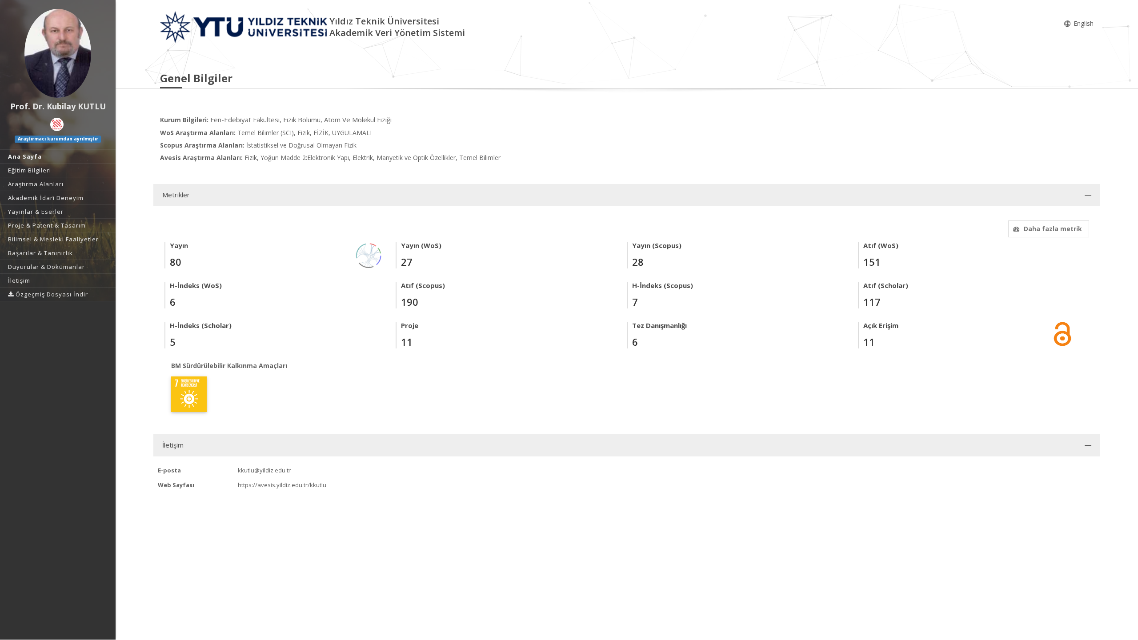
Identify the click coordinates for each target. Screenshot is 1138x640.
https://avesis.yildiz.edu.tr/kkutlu (282, 485)
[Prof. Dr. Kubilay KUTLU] (58, 53)
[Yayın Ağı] (369, 255)
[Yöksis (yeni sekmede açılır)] (57, 124)
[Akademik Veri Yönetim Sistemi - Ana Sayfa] (244, 26)
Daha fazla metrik (1053, 228)
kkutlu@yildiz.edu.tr (264, 470)
